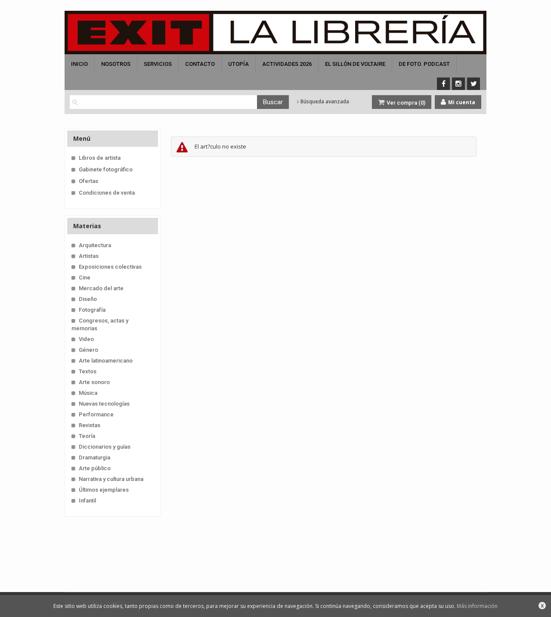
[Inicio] (275, 32)
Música (88, 393)
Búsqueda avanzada (324, 101)
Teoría (87, 436)
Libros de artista (100, 158)
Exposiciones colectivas (110, 267)
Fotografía (92, 310)
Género (88, 350)
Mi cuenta (461, 102)
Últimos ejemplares (104, 490)
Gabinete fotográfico (106, 169)
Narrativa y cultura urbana (111, 479)
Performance (96, 414)
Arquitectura (95, 245)
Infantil (87, 500)
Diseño (88, 299)
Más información (477, 606)
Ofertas (88, 181)
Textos (87, 371)
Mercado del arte (101, 288)
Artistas (89, 256)
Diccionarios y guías (104, 446)
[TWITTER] (473, 84)
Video (86, 339)
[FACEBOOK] (443, 84)
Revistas (89, 425)
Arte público (95, 468)
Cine (84, 277)
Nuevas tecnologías (104, 403)
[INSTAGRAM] (458, 84)
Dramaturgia (94, 457)
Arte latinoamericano (106, 360)
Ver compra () (405, 102)
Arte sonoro (94, 382)
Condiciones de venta (107, 192)
